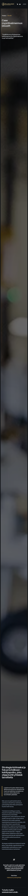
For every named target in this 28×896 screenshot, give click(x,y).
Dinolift (9, 15)
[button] (19, 4)
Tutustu (4, 15)
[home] (8, 4)
